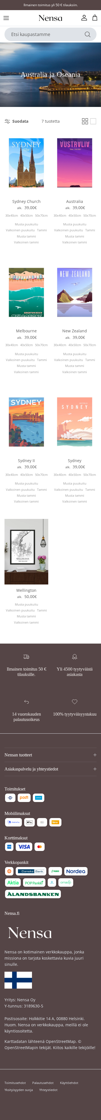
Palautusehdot (43, 1083)
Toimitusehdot (15, 1083)
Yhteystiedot (48, 1090)
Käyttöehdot (69, 1083)
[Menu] (6, 18)
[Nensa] (50, 18)
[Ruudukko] (85, 121)
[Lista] (93, 121)
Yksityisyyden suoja (18, 1090)
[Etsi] (87, 34)
